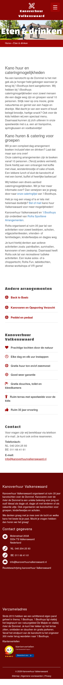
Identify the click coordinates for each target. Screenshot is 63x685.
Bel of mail (35, 203)
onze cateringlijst (27, 194)
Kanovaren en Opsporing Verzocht (33, 307)
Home (8, 43)
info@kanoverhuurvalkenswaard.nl (26, 459)
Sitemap (15, 675)
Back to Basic (19, 297)
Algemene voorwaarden (32, 675)
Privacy (48, 675)
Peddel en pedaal (22, 317)
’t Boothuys (49, 212)
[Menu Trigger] (55, 7)
